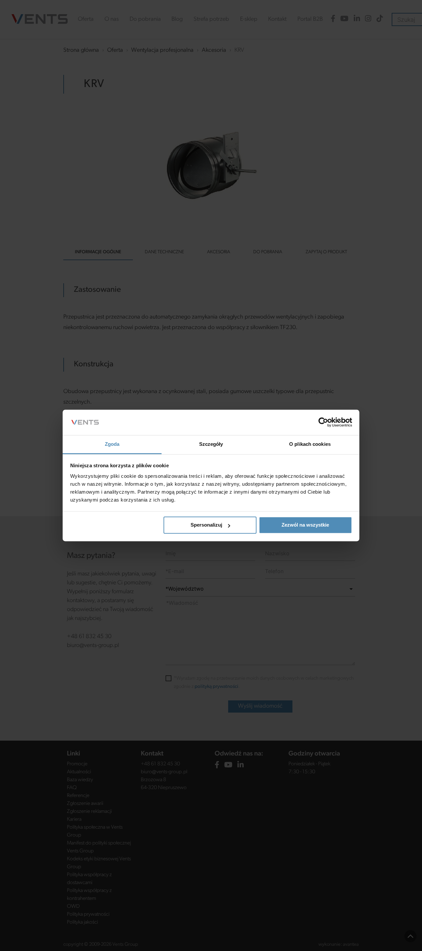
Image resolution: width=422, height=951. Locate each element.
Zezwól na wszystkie (305, 525)
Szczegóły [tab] (211, 444)
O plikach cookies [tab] (310, 444)
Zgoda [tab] (112, 444)
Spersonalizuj (206, 525)
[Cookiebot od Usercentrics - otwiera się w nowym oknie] (323, 422)
